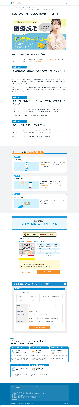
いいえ (41, 311)
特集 (17, 7)
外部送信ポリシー (30, 403)
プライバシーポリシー (18, 403)
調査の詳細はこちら (14, 399)
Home (13, 7)
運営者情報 (12, 403)
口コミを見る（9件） (27, 272)
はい (36, 311)
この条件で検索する (39, 328)
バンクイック (24, 239)
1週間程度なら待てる (55, 318)
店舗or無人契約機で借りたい (50, 321)
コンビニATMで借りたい (39, 321)
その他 (40, 308)
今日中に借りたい (38, 318)
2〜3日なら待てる (46, 318)
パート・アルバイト (33, 308)
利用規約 (24, 403)
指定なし (31, 311)
